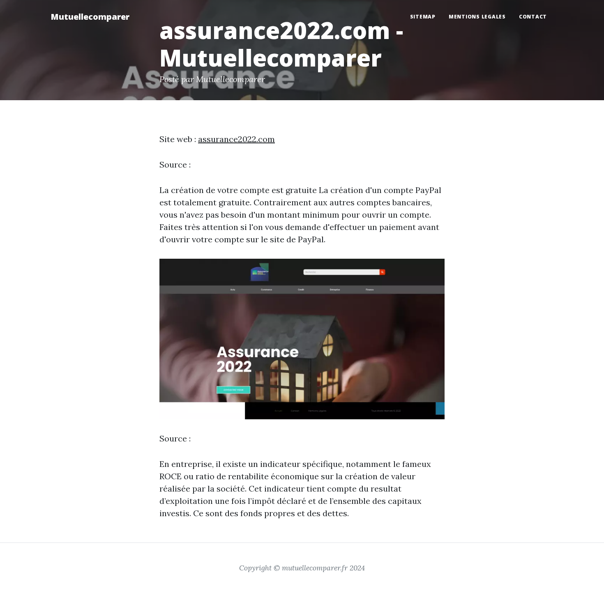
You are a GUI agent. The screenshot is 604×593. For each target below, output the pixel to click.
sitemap (423, 16)
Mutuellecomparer (90, 16)
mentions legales (477, 16)
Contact (533, 16)
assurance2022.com (236, 139)
